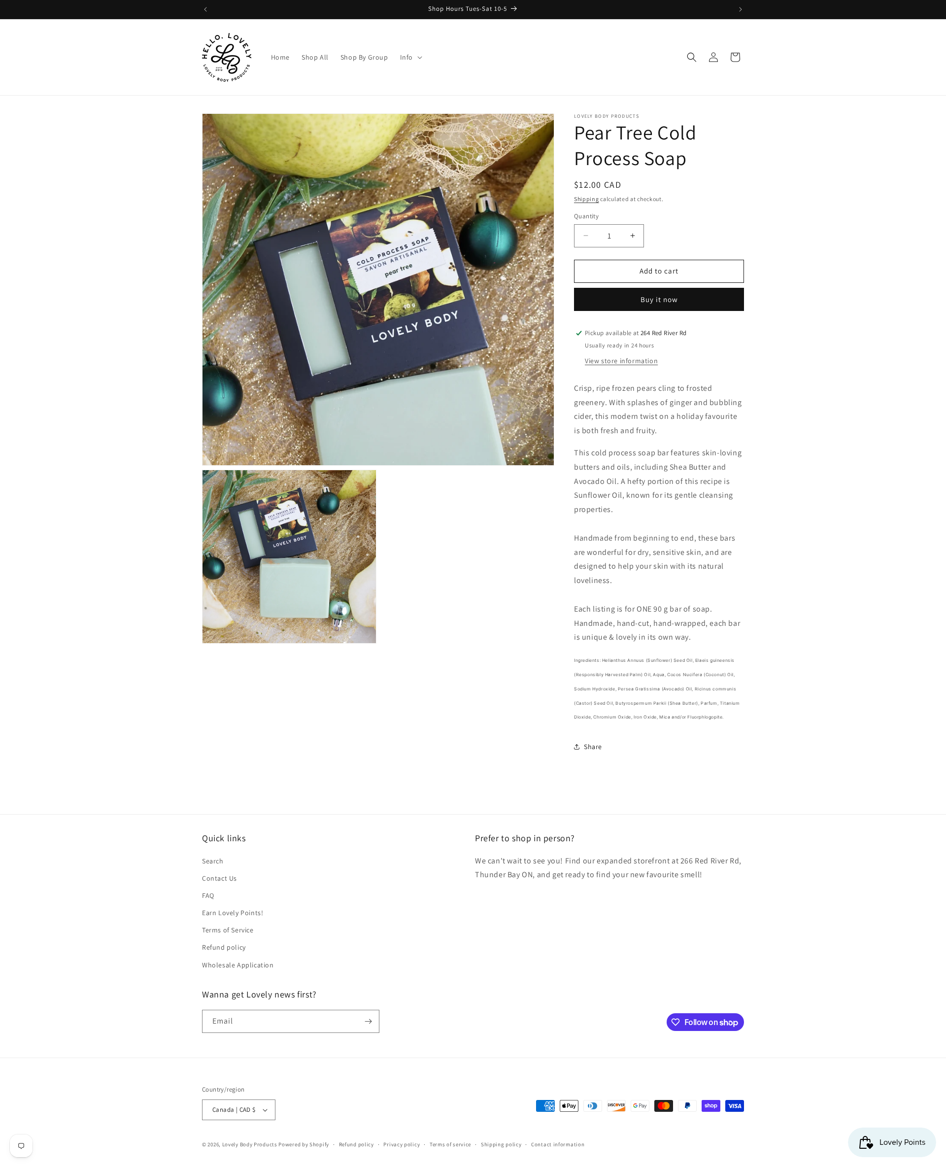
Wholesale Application (238, 965)
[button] (410, 57)
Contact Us (219, 878)
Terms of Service (228, 930)
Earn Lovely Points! (232, 912)
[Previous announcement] (205, 9)
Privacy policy (401, 1144)
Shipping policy (501, 1144)
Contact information (557, 1144)
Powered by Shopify (303, 1144)
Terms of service (450, 1144)
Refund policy (224, 947)
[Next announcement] (740, 9)
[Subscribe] (368, 1021)
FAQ (208, 895)
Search (213, 861)
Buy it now (659, 299)
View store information (621, 360)
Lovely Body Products (249, 1144)
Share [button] (593, 746)
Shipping (586, 199)
